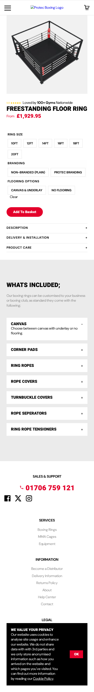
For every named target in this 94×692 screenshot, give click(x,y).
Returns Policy (47, 583)
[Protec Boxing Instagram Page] (29, 500)
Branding (16, 163)
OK (76, 654)
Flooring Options (23, 181)
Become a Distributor (47, 568)
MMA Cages (47, 536)
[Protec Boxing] (47, 7)
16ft (61, 143)
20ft (14, 154)
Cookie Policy (43, 678)
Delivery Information (47, 576)
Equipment (47, 544)
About (47, 590)
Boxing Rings (47, 529)
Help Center (47, 597)
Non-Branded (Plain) (28, 172)
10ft (14, 143)
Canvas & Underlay (26, 190)
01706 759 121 (49, 488)
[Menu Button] (7, 8)
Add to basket (24, 212)
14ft (45, 143)
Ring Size (15, 134)
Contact (47, 604)
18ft (76, 143)
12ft (30, 143)
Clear (14, 197)
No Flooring (61, 190)
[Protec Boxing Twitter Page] (18, 500)
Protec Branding (68, 172)
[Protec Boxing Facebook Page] (7, 500)
